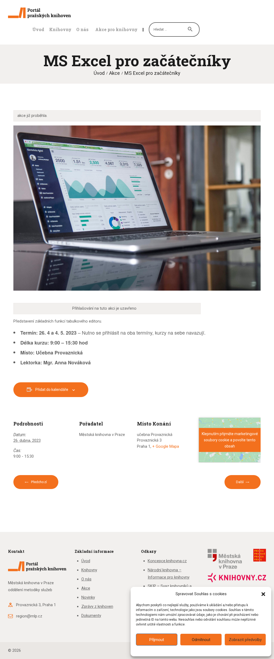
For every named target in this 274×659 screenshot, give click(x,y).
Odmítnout (201, 639)
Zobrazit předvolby (245, 639)
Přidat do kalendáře (51, 389)
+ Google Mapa (165, 446)
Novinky (88, 597)
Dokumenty (91, 615)
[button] (263, 594)
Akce (114, 73)
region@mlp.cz (29, 616)
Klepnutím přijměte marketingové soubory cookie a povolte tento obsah (230, 439)
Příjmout (156, 639)
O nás (86, 579)
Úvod (99, 73)
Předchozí (38, 482)
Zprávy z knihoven (97, 606)
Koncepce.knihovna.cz (167, 560)
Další (240, 482)
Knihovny (89, 570)
